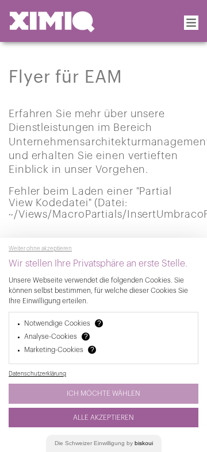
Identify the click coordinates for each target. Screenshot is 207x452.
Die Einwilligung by (104, 443)
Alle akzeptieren (103, 417)
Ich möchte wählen (103, 393)
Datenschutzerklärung (37, 374)
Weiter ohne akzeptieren (40, 249)
